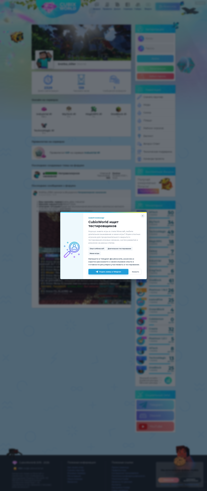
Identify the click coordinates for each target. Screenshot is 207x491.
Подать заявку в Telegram (110, 272)
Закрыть (135, 272)
